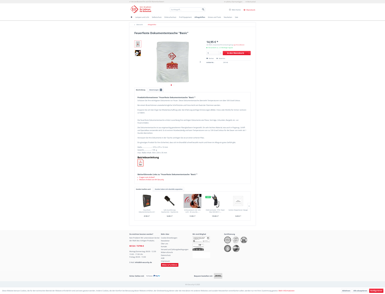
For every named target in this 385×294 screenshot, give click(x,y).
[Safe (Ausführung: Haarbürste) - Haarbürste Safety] (170, 201)
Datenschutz (166, 255)
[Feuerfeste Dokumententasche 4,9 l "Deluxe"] (147, 201)
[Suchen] (203, 9)
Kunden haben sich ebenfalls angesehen (168, 189)
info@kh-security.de (143, 262)
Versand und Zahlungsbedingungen (174, 249)
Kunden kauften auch (143, 189)
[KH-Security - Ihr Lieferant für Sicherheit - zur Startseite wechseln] (140, 9)
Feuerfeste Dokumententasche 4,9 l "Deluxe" (147, 211)
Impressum (165, 261)
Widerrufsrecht (167, 252)
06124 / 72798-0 (136, 246)
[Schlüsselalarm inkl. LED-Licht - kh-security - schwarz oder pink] (192, 201)
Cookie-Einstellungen (169, 238)
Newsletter (165, 241)
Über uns (164, 243)
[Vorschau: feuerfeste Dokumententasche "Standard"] (137, 43)
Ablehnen (346, 290)
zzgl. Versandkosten (238, 45)
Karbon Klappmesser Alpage (238, 210)
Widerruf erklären (169, 265)
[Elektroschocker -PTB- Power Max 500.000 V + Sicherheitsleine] (215, 201)
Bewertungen (155, 90)
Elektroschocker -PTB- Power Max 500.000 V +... (215, 211)
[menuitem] (233, 1)
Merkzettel (251, 2)
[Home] (131, 17)
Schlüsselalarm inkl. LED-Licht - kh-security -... (192, 211)
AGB (162, 258)
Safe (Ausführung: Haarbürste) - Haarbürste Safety (169, 211)
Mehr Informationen (286, 290)
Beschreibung (140, 90)
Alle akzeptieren (360, 290)
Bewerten (221, 58)
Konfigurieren (376, 290)
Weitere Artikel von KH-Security (151, 179)
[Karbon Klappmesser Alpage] (238, 201)
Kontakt (164, 246)
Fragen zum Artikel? (147, 177)
